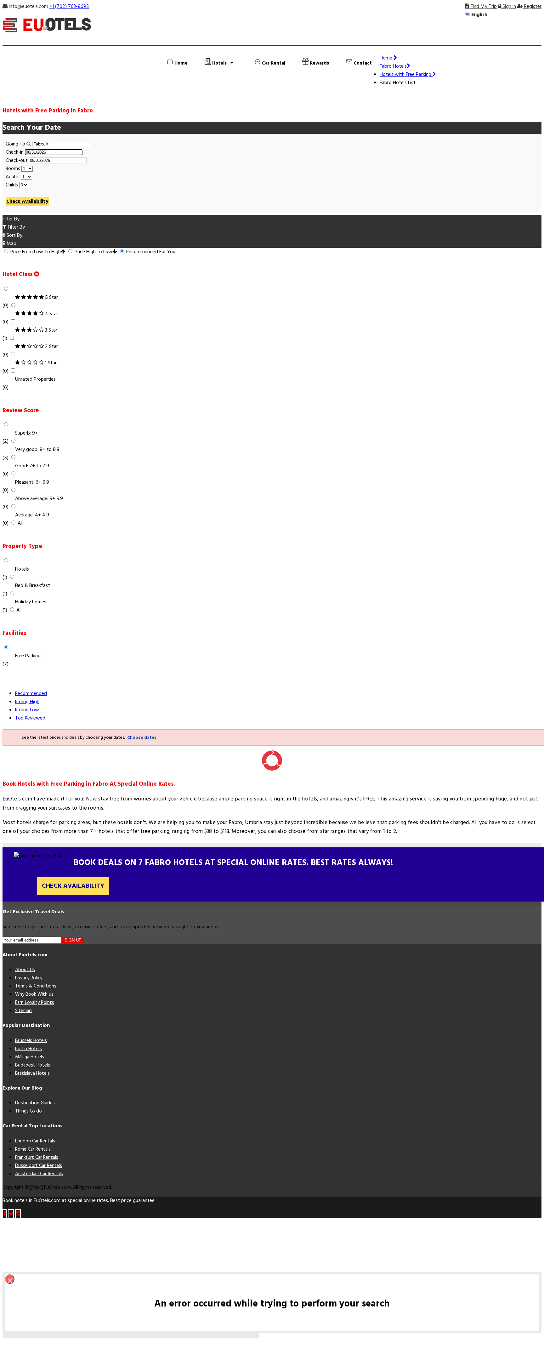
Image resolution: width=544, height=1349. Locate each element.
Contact (362, 63)
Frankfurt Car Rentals (36, 1157)
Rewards (319, 63)
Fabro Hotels (393, 66)
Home (180, 63)
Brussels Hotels (31, 1040)
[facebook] (5, 1214)
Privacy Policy (28, 978)
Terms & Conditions (35, 986)
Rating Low (27, 710)
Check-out (17, 161)
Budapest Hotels (32, 1065)
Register (532, 7)
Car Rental (273, 63)
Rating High (27, 702)
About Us (25, 970)
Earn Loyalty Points (34, 1002)
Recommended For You (150, 252)
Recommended (31, 694)
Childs (12, 185)
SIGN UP (73, 940)
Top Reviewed (30, 718)
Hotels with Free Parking (406, 75)
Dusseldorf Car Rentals (38, 1166)
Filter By (16, 227)
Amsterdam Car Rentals (39, 1174)
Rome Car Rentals (33, 1149)
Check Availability (27, 201)
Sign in (508, 7)
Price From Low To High (35, 252)
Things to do (28, 1111)
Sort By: (14, 235)
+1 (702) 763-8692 (69, 7)
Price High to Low (92, 252)
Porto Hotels (28, 1049)
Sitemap (23, 1011)
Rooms (13, 169)
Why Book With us (34, 994)
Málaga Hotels (29, 1057)
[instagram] (18, 1214)
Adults (13, 177)
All (20, 523)
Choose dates (141, 737)
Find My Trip (483, 7)
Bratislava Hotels (32, 1073)
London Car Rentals (35, 1141)
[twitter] (11, 1214)
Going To (15, 144)
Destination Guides (35, 1103)
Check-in (15, 152)
